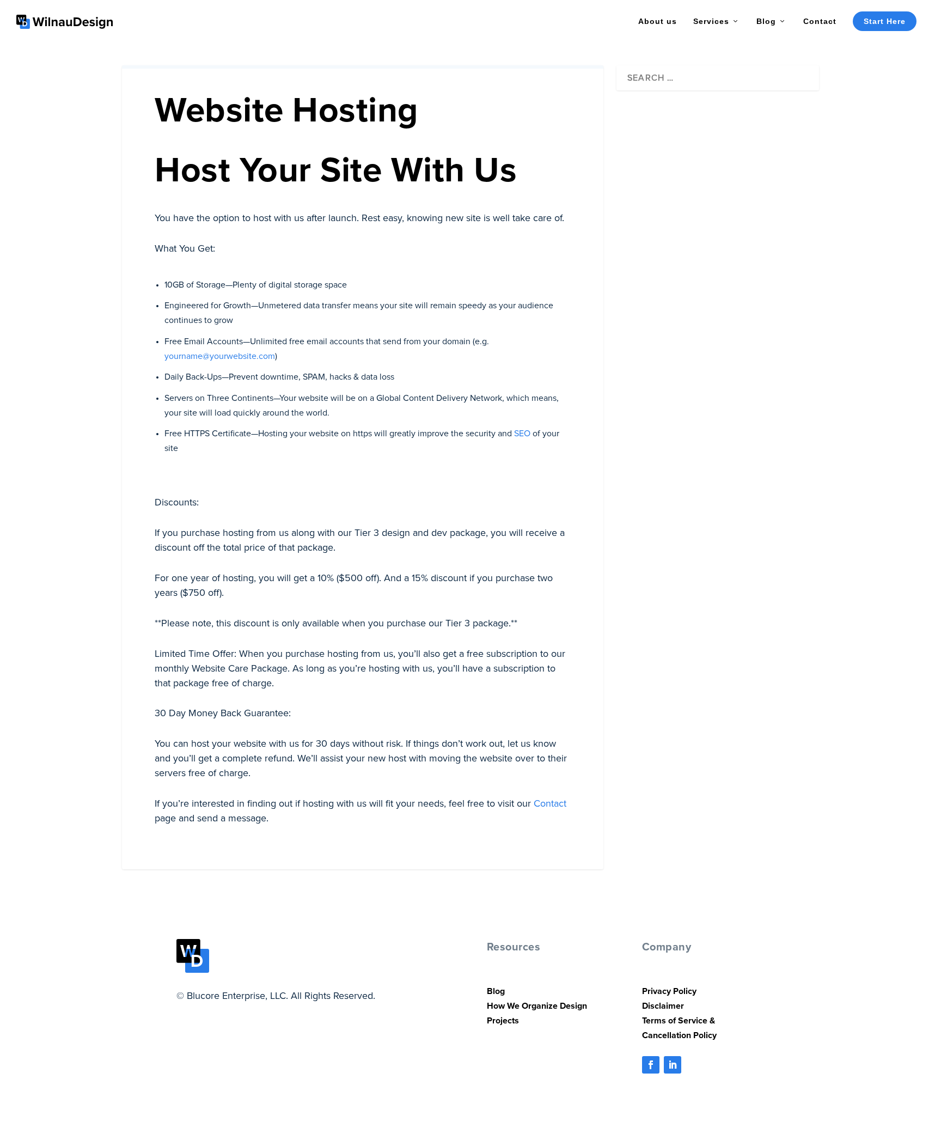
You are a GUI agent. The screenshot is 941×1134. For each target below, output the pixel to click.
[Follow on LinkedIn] (672, 1065)
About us (657, 21)
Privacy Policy (669, 991)
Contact (819, 21)
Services (711, 21)
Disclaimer (663, 1005)
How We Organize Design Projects (537, 1013)
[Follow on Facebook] (650, 1065)
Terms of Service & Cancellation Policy (679, 1027)
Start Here (885, 21)
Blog (766, 21)
